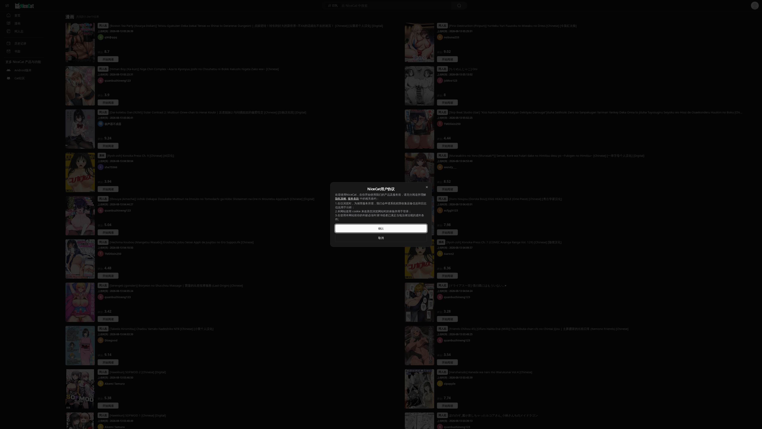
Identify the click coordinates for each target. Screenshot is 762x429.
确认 (381, 228)
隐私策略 (340, 198)
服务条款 (353, 198)
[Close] (426, 187)
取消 (381, 238)
